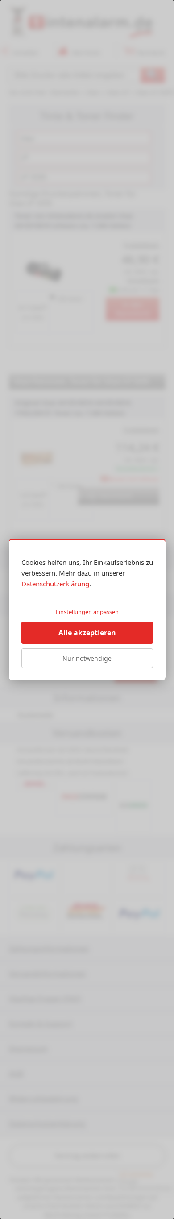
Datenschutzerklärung (55, 583)
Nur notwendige (87, 658)
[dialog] (87, 609)
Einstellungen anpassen (87, 612)
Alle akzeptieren (87, 633)
